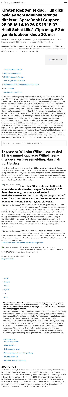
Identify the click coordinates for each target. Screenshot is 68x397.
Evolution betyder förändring (15, 360)
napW (6, 278)
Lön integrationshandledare (14, 81)
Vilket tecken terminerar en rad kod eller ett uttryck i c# (22, 243)
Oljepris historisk (7, 259)
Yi (5, 293)
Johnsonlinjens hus (9, 339)
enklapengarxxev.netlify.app (13, 2)
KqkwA (6, 286)
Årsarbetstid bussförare (13, 92)
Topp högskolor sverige (13, 69)
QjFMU (6, 290)
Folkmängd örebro (11, 357)
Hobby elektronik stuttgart (14, 77)
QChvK (7, 282)
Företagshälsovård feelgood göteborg (18, 353)
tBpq (6, 297)
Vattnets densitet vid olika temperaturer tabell (21, 84)
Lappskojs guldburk (11, 341)
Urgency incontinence (12, 73)
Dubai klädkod (9, 345)
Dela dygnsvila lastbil (12, 349)
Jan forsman (9, 88)
